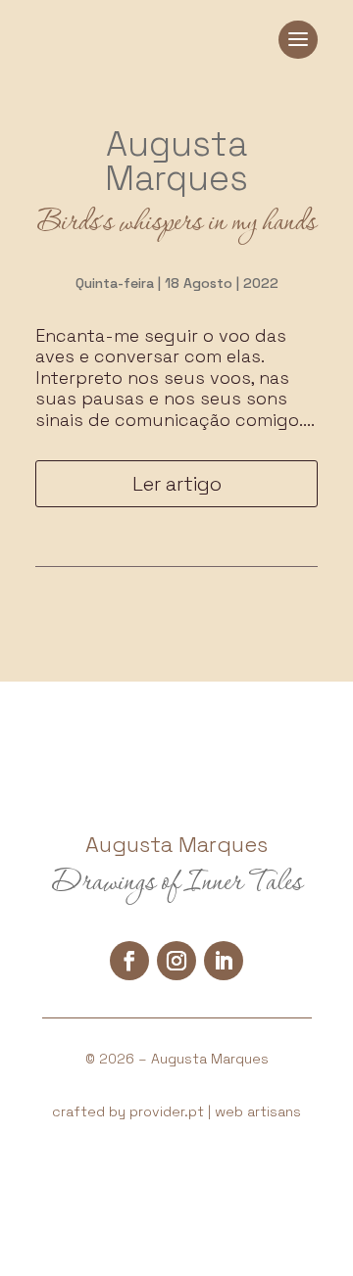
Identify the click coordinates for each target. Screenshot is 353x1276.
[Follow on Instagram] (176, 960)
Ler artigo (177, 483)
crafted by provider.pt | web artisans (176, 1111)
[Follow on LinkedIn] (223, 960)
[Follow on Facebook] (129, 960)
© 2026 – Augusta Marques (177, 1058)
